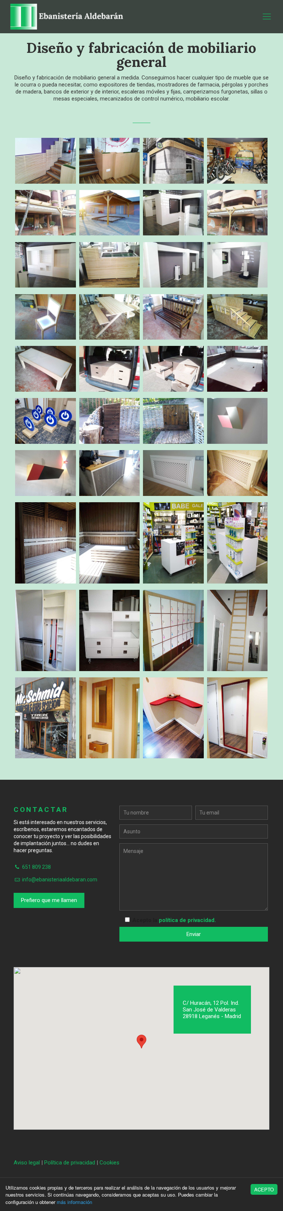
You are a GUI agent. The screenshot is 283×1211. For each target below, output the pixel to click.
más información (74, 1201)
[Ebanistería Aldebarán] (68, 16)
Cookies (109, 1162)
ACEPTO (264, 1189)
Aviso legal (27, 1162)
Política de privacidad (69, 1162)
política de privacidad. (187, 920)
